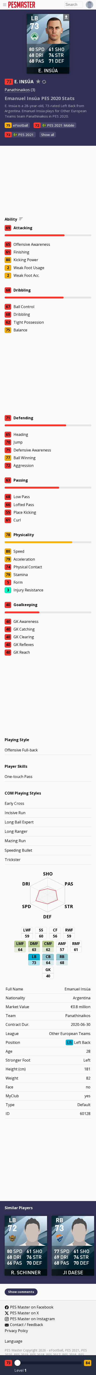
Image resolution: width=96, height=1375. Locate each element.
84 (88, 1362)
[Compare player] (44, 82)
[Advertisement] (48, 182)
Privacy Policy (16, 1331)
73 (8, 1362)
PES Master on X (24, 1313)
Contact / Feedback (26, 1325)
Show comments (21, 1292)
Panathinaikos (17, 89)
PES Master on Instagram (32, 1319)
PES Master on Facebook (31, 1307)
